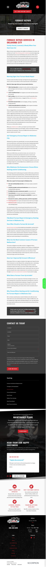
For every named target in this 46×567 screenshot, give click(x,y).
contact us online (26, 69)
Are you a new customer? (12, 348)
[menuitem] (23, 383)
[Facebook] (34, 537)
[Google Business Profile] (31, 537)
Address (9, 344)
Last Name (9, 332)
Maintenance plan (12, 202)
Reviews (13, 553)
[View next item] (10, 476)
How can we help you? (11, 352)
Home (13, 537)
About (13, 540)
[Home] (22, 5)
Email (8, 340)
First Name (9, 327)
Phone (8, 336)
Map (33, 522)
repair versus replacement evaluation (19, 271)
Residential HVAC (13, 548)
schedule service (14, 126)
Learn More (23, 431)
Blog (13, 550)
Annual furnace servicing (12, 227)
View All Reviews (19, 476)
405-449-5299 (13, 528)
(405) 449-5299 (17, 69)
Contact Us (13, 555)
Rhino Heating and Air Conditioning (22, 53)
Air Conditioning (13, 543)
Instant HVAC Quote (44, 283)
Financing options (12, 200)
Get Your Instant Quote (22, 11)
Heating (13, 545)
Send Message (12, 369)
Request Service (23, 28)
